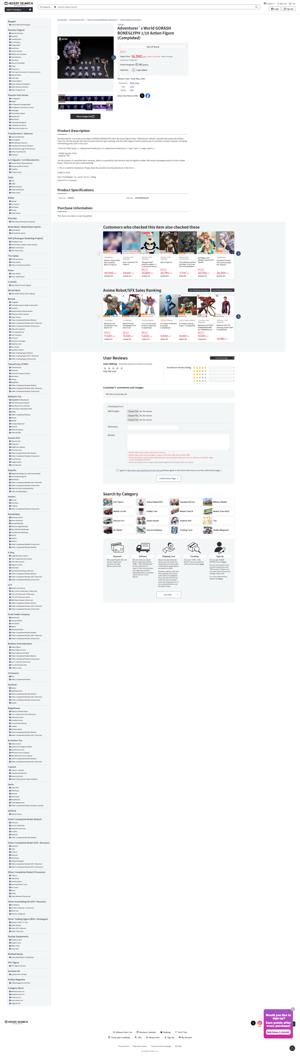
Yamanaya (15, 858)
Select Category (14, 9)
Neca (13, 890)
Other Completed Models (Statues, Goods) (27, 805)
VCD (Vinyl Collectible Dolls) (21, 409)
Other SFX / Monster (18, 928)
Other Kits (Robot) (18, 329)
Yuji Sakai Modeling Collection (22, 571)
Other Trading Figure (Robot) (22, 353)
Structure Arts (16, 450)
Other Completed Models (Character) (25, 326)
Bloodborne (15, 799)
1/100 (13, 183)
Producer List (16, 997)
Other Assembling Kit (19, 491)
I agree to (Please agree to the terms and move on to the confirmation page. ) (170, 470)
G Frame (14, 338)
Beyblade (14, 382)
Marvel (13, 201)
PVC (132, 90)
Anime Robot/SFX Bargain (20, 25)
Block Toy (14, 911)
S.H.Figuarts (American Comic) (22, 107)
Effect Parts (15, 946)
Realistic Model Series (19, 711)
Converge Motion (17, 332)
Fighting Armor (16, 691)
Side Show (15, 878)
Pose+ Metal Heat (17, 276)
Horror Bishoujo (17, 520)
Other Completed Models (20, 415)
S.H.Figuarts (15, 98)
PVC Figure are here (18, 966)
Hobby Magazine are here (20, 983)
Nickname (113, 426)
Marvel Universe (17, 33)
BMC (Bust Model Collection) (22, 600)
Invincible (15, 78)
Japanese (73, 180)
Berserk (14, 793)
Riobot (13, 688)
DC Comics (15, 204)
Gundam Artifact (17, 350)
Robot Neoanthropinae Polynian (23, 222)
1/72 (12, 181)
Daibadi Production (18, 828)
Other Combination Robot (21, 265)
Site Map (178, 1046)
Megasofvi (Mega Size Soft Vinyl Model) (25, 473)
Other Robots (16, 925)
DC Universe (15, 42)
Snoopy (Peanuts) (17, 424)
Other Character (17, 931)
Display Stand (16, 940)
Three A (14, 875)
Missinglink (15, 140)
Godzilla (14, 36)
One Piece (15, 48)
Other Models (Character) (20, 896)
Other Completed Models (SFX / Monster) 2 (27, 867)
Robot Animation (17, 247)
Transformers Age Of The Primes (23, 149)
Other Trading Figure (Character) (23, 359)
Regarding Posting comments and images (135, 364)
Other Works (16, 213)
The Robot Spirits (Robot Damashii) (24, 305)
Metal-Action (16, 744)
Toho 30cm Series (17, 562)
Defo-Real (15, 568)
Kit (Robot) (15, 905)
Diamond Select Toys (19, 884)
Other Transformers (18, 152)
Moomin (14, 426)
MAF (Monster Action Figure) (21, 756)
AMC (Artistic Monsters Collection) (24, 591)
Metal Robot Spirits (18, 233)
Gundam (14, 308)
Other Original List (18, 90)
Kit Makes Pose (16, 242)
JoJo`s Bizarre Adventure (20, 662)
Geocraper (15, 949)
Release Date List (17, 991)
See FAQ (167, 594)
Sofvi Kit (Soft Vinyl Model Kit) (22, 488)
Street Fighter (16, 81)
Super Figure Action (18, 650)
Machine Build (16, 729)
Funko (13, 893)
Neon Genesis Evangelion (20, 84)
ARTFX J (14, 538)
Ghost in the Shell (17, 63)
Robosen (14, 834)
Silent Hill (15, 787)
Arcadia (14, 831)
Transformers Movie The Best (22, 146)
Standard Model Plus (19, 773)
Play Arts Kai (16, 441)
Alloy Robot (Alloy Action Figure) (23, 293)
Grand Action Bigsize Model (21, 747)
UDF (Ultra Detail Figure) (20, 403)
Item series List (17, 1000)
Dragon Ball (15, 45)
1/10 (132, 86)
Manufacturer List (17, 994)
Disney (13, 210)
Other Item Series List (19, 128)
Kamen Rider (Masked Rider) (22, 163)
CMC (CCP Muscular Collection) (22, 594)
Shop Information (140, 1046)
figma (13, 626)
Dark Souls (15, 791)
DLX (12, 676)
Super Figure (16, 647)
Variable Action (17, 720)
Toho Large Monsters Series (21, 559)
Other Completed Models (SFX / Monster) (26, 323)
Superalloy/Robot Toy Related (22, 957)
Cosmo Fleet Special (19, 723)
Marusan (14, 855)
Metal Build (15, 230)
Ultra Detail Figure (18, 113)
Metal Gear (15, 796)
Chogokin (14, 302)
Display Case (16, 943)
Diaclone (14, 155)
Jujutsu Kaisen (16, 51)
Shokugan (15, 110)
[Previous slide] (57, 57)
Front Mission (16, 465)
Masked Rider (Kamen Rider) (22, 311)
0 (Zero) (14, 852)
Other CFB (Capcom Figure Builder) (24, 779)
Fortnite (14, 506)
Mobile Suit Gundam (18, 54)
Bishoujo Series (17, 517)
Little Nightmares (18, 802)
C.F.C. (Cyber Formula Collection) (23, 714)
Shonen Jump (16, 172)
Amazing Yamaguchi (18, 122)
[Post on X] (142, 95)
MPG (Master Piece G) (19, 143)
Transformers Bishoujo (19, 532)
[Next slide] (113, 57)
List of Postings (221, 358)
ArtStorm (14, 822)
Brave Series (16, 262)
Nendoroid (15, 116)
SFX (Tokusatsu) (17, 250)
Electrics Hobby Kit (18, 914)
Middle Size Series (18, 588)
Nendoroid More (17, 629)
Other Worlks (16, 432)
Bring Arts (15, 444)
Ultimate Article (17, 717)
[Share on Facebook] (147, 95)
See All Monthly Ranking (222, 290)
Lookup (14, 726)
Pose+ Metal (16, 273)
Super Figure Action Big (20, 653)
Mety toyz (134, 83)
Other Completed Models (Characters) (25, 700)
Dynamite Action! (17, 750)
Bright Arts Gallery (18, 447)
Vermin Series (16, 814)
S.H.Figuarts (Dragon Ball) (20, 104)
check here (137, 574)
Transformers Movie (18, 125)
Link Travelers (16, 335)
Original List (15, 1003)
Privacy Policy (123, 1046)
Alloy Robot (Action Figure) (21, 285)
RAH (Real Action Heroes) (20, 406)
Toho (13, 849)
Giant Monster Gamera (19, 87)
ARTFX (13, 535)
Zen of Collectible (17, 825)
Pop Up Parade (16, 620)
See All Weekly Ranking (198, 290)
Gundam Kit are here (19, 974)
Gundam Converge (18, 341)
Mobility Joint (16, 344)
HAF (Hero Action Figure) (20, 752)
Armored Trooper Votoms (20, 373)
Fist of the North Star (19, 665)
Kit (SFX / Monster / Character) (22, 908)
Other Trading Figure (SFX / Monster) (25, 356)
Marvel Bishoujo (17, 523)
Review (111, 434)
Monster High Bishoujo (19, 526)
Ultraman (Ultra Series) (20, 166)
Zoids (13, 66)
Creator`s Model (17, 770)
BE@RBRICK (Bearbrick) (20, 400)
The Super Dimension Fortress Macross (25, 72)
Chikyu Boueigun (17, 861)
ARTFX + (14, 541)
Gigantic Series (17, 565)
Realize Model (16, 187)
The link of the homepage (161, 1046)
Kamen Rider (16, 75)
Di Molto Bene (16, 881)
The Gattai (15, 623)
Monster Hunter (17, 776)
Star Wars (15, 60)
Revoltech (15, 119)
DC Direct (14, 887)
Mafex (13, 101)
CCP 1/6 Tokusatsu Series (20, 597)
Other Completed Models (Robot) (23, 320)
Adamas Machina (17, 137)
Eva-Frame (15, 347)
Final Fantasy (16, 57)
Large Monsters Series (19, 556)
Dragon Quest (16, 462)
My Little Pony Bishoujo (20, 529)
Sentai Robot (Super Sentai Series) (24, 244)
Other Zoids (15, 193)
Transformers (16, 39)
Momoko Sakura (17, 430)
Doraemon (15, 69)
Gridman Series (17, 259)
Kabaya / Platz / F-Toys (19, 922)
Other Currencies (167, 56)
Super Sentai (16, 317)
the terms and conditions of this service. (145, 470)
